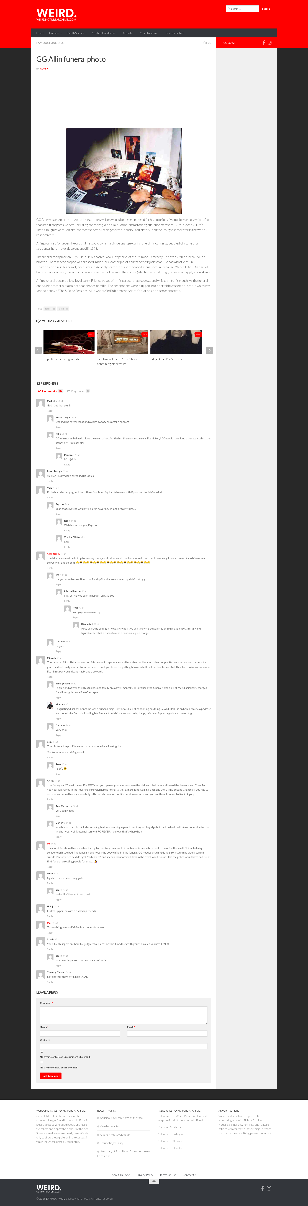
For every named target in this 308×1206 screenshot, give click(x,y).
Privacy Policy (144, 1174)
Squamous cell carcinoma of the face (121, 1117)
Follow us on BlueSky (170, 1148)
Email (131, 1027)
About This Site (121, 1174)
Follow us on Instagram (171, 1134)
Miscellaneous (148, 33)
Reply (50, 410)
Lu (48, 843)
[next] (209, 350)
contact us (264, 1133)
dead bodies (50, 308)
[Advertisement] (123, 100)
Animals (127, 33)
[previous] (38, 350)
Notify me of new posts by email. (59, 1067)
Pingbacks (80, 391)
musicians (63, 308)
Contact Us (189, 1174)
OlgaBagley (53, 553)
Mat (49, 922)
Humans (54, 33)
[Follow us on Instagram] (269, 42)
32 (209, 42)
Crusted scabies (110, 1126)
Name (44, 1027)
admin (44, 68)
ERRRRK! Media (55, 1198)
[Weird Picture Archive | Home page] (56, 14)
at (62, 401)
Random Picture (174, 33)
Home (40, 33)
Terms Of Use (168, 1174)
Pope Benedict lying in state (61, 359)
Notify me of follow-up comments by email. (65, 1056)
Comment (46, 1002)
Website (45, 1039)
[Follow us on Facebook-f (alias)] (264, 42)
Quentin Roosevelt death (115, 1134)
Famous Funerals (50, 42)
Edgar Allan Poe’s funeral (166, 359)
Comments (52, 391)
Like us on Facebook (169, 1127)
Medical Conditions (103, 33)
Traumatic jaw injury (111, 1143)
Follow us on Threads (170, 1141)
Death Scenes (75, 33)
